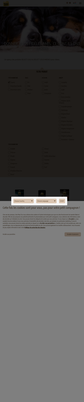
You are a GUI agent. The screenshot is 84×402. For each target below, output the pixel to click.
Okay (62, 201)
